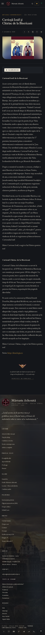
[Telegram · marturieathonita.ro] (24, 631)
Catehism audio (6, 489)
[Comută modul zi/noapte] (41, 631)
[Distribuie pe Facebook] (24, 31)
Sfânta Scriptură (7, 587)
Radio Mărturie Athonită (9, 482)
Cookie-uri (23, 627)
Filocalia (5, 592)
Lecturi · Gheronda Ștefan (10, 486)
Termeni (30, 626)
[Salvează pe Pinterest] (32, 31)
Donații (4, 531)
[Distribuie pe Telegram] (41, 31)
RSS (3, 608)
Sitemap (5, 611)
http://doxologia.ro (15, 353)
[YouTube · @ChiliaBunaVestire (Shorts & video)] (14, 631)
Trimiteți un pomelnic (22, 378)
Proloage (5, 465)
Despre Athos (6, 507)
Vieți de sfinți (6, 437)
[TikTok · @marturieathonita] (19, 631)
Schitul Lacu (5, 510)
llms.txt (4, 613)
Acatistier (5, 595)
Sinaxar (4, 468)
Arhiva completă (7, 447)
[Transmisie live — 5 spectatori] (42, 3)
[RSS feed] (34, 631)
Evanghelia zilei (6, 458)
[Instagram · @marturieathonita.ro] (9, 631)
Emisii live (5, 479)
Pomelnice (5, 598)
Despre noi (5, 524)
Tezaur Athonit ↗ (7, 541)
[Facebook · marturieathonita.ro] (4, 631)
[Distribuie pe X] (28, 31)
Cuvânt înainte (6, 521)
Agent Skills (6, 619)
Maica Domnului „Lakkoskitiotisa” (13, 584)
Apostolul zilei (6, 461)
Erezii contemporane (8, 444)
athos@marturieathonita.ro (11, 574)
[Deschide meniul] (2, 4)
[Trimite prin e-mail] (37, 31)
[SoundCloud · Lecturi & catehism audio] (29, 631)
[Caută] (32, 3)
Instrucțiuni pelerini (8, 500)
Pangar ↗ (5, 538)
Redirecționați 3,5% (8, 534)
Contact (4, 527)
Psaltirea (5, 590)
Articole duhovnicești (12, 14)
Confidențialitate (9, 627)
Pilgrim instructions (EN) (10, 503)
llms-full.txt (5, 616)
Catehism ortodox (7, 441)
